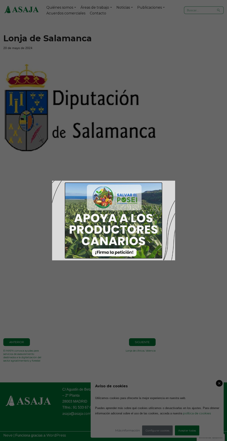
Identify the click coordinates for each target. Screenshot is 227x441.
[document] (113, 220)
